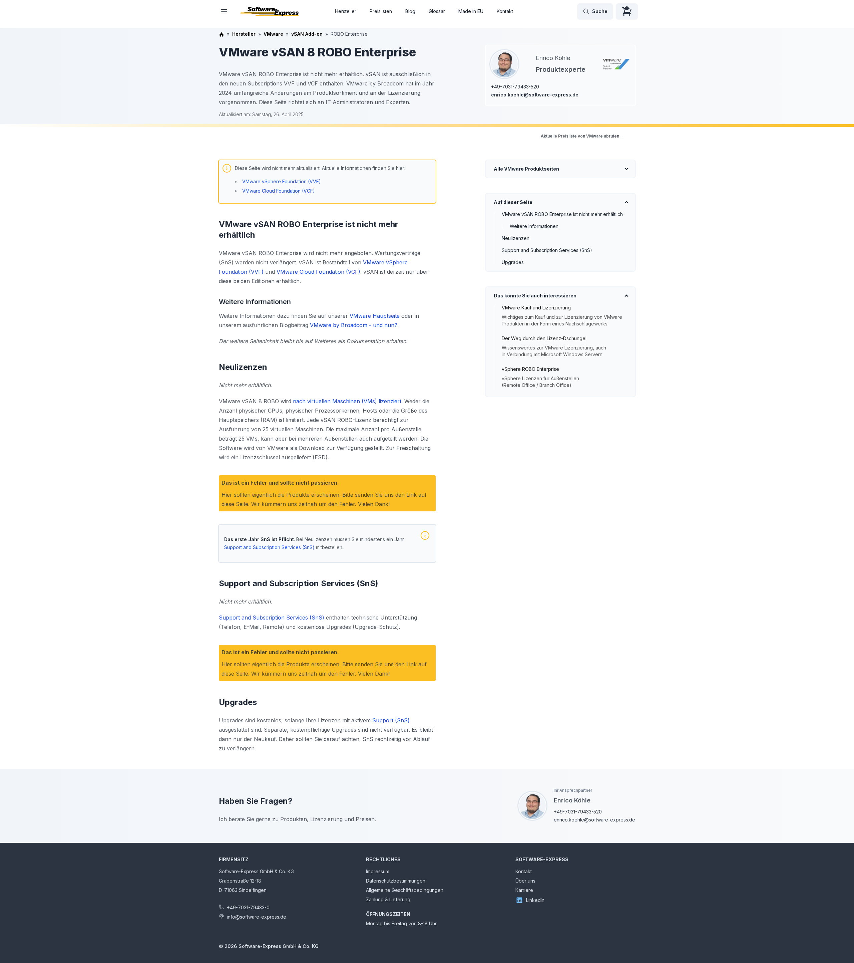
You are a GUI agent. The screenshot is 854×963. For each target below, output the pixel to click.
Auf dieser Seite (513, 202)
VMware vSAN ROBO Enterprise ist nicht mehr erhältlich (562, 214)
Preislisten (381, 11)
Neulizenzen (515, 238)
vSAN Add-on (307, 34)
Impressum (377, 871)
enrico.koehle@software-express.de (534, 94)
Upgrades (513, 262)
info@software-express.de (256, 917)
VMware (273, 34)
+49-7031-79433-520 (515, 86)
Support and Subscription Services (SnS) (547, 250)
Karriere (524, 890)
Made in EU (470, 11)
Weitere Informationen (534, 226)
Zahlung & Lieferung (388, 899)
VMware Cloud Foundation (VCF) (278, 191)
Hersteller (345, 11)
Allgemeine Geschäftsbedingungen (404, 890)
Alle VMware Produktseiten (526, 169)
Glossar (437, 11)
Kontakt (505, 11)
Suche (599, 11)
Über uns (525, 881)
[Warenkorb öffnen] (627, 11)
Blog (410, 11)
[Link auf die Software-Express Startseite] (269, 11)
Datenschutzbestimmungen (395, 881)
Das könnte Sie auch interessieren (535, 295)
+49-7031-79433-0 (248, 907)
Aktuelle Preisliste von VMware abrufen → (582, 136)
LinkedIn (535, 900)
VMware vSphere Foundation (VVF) (281, 181)
